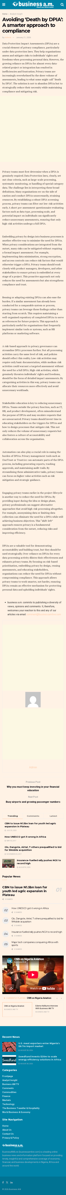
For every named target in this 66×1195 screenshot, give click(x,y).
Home (4, 14)
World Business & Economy (16, 1112)
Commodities (9, 1092)
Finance (6, 1096)
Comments (8, 1088)
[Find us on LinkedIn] (11, 1182)
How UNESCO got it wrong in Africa (25, 836)
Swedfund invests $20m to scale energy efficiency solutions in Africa (39, 1058)
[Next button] (61, 998)
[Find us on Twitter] (7, 1182)
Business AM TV (10, 1084)
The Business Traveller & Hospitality (20, 1108)
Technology (8, 1104)
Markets (6, 1100)
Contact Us (8, 1134)
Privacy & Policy (10, 1138)
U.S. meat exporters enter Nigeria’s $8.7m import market (39, 1045)
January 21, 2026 (23, 37)
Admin (8, 37)
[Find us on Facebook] (3, 1182)
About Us (7, 1130)
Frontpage (7, 1076)
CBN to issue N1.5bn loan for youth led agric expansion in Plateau (24, 891)
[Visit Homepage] (33, 5)
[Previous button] (56, 998)
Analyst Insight (16, 14)
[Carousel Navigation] (59, 998)
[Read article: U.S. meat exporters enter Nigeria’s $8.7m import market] (9, 1047)
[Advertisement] (33, 129)
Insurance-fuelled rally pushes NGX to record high (37, 932)
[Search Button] (62, 4)
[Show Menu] (3, 4)
